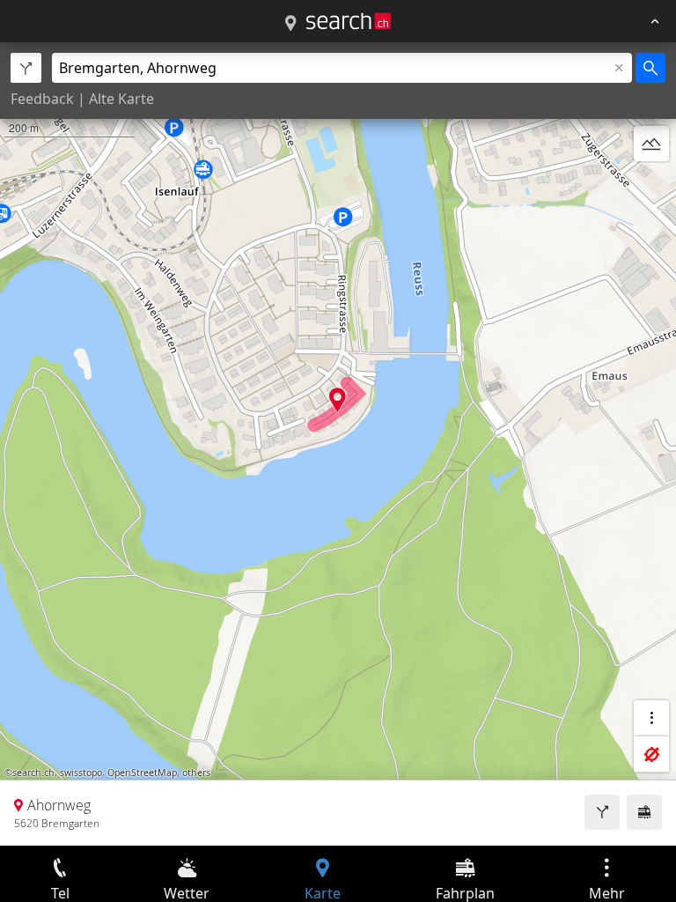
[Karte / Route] (290, 24)
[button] (337, 399)
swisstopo (81, 772)
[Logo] (348, 21)
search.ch (33, 772)
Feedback (42, 98)
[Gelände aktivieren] (651, 143)
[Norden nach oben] (651, 185)
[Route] (602, 812)
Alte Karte (121, 98)
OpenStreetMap (142, 772)
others (196, 772)
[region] (338, 444)
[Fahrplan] (644, 812)
